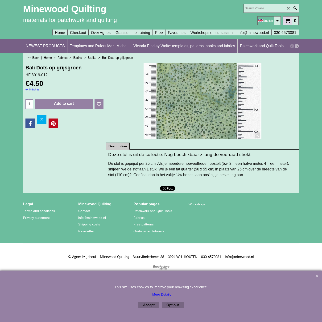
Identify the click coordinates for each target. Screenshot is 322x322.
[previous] (292, 46)
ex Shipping (32, 89)
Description (117, 146)
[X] (41, 119)
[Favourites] (99, 104)
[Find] (295, 8)
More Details (161, 294)
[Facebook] (30, 123)
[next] (297, 46)
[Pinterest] (53, 123)
